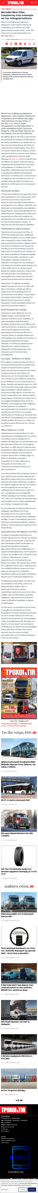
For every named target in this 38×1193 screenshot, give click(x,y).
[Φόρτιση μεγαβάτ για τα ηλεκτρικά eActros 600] (19, 902)
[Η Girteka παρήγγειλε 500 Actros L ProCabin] (19, 1044)
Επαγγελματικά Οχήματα (10, 724)
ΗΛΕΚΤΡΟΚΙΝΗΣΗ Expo (8, 1141)
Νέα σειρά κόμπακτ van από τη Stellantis (15, 1023)
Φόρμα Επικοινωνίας (7, 1127)
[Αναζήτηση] (35, 3)
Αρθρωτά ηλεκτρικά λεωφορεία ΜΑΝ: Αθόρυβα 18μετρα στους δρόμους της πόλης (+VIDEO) (18, 764)
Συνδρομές (4, 1129)
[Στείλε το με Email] (20, 44)
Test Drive (6, 9)
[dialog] (19, 1186)
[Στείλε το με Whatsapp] (34, 44)
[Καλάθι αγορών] (31, 3)
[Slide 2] (17, 663)
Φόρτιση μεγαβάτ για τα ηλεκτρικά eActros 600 (17, 915)
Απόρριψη (22, 1190)
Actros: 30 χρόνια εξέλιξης (13, 1090)
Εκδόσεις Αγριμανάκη (7, 1139)
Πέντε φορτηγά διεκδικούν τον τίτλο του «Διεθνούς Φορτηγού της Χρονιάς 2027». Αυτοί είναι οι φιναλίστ (18, 951)
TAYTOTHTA (5, 1143)
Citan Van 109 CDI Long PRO (17, 726)
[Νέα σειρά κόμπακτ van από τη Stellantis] (19, 1010)
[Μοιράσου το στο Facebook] (7, 44)
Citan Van (15, 159)
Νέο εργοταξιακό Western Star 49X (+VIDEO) (17, 834)
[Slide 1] (14, 663)
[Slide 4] (23, 663)
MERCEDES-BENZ (26, 724)
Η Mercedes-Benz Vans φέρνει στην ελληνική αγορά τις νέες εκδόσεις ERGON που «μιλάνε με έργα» (17, 987)
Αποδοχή (32, 1190)
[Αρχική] (16, 2)
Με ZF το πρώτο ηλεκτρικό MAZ (15, 800)
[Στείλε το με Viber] (30, 44)
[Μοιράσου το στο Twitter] (11, 44)
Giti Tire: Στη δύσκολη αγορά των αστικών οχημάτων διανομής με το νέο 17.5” (19, 871)
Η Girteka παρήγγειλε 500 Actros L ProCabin (16, 1057)
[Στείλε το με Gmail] (25, 44)
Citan (11, 123)
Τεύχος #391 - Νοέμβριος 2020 (19, 721)
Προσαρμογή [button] (4, 1190)
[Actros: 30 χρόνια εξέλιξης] (19, 1078)
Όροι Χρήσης (5, 1131)
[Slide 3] (20, 663)
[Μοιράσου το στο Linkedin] (16, 44)
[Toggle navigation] (3, 3)
